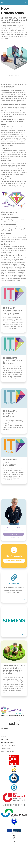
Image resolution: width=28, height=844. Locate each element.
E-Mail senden (13, 534)
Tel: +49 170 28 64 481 (13, 538)
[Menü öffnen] (25, 2)
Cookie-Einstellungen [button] (7, 751)
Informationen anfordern (14, 560)
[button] (24, 599)
